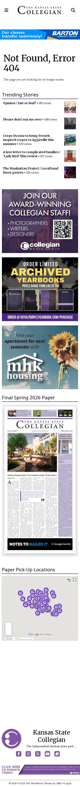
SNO (59, 783)
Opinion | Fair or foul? (19, 103)
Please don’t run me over (22, 119)
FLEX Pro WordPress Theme (35, 783)
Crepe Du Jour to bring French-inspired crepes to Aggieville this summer (28, 140)
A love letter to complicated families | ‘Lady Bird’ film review (31, 154)
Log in (67, 783)
